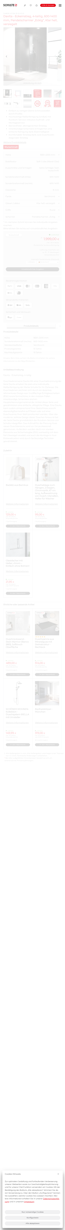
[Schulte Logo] (10, 5)
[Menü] (60, 5)
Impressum (29, 1202)
